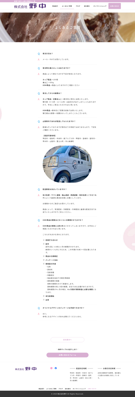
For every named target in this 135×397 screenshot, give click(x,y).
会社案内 (68, 389)
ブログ (61, 389)
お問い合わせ (92, 389)
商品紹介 (41, 389)
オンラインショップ (79, 389)
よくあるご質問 (51, 389)
